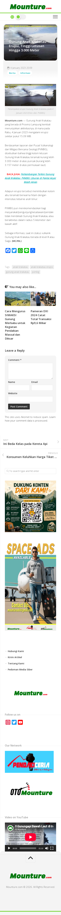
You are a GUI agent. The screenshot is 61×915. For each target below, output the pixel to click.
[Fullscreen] (52, 848)
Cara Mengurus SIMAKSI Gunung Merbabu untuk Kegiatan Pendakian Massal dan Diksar (15, 324)
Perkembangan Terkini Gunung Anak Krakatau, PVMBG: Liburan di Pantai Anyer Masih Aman (30, 178)
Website (12, 393)
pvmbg (35, 271)
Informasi (25, 73)
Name (11, 382)
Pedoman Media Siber (20, 669)
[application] (30, 837)
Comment (14, 359)
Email (34, 382)
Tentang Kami (16, 663)
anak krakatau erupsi (42, 267)
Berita (12, 73)
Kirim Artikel (15, 657)
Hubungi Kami (16, 651)
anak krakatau (20, 267)
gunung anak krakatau (17, 271)
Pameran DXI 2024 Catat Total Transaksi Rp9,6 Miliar (41, 317)
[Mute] (46, 848)
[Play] (9, 848)
